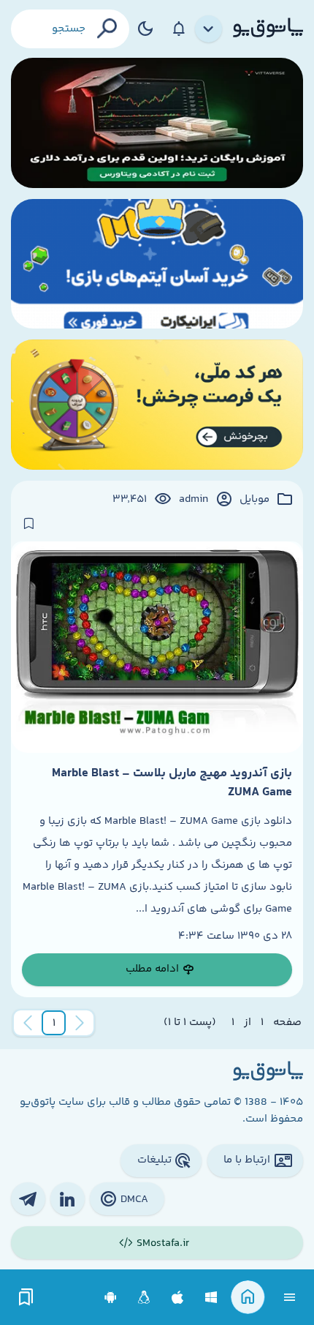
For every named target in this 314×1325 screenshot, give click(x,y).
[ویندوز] (211, 1297)
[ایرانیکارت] (157, 264)
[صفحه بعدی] (28, 1022)
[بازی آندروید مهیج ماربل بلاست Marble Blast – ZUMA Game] (157, 647)
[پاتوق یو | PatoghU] (268, 28)
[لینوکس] (144, 1298)
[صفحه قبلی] (79, 1022)
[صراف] (157, 404)
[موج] (157, 123)
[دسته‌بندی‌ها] (209, 29)
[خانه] (248, 1297)
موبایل (254, 500)
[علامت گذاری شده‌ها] (26, 1297)
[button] (54, 1022)
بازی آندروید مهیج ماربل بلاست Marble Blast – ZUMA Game (172, 783)
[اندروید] (110, 1297)
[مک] (178, 1298)
